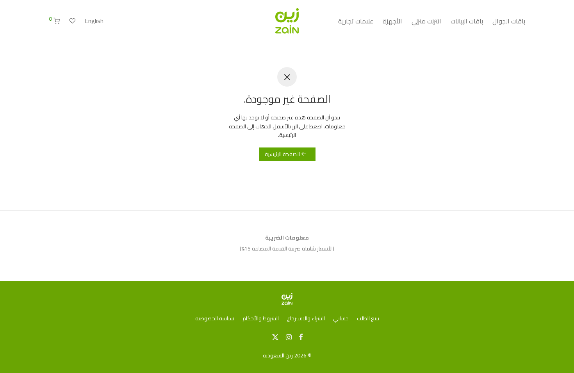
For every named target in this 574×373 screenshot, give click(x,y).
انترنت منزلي (426, 21)
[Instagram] (289, 337)
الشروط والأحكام (260, 318)
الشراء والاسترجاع (306, 318)
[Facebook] (301, 337)
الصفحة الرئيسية (283, 154)
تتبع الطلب (368, 318)
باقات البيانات (467, 21)
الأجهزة (392, 21)
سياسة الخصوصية (214, 318)
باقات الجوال (508, 21)
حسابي (341, 318)
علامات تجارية (355, 21)
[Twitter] (275, 337)
